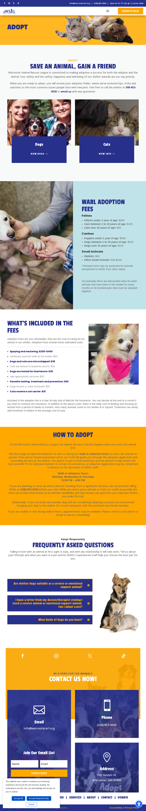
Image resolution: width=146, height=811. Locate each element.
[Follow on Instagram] (9, 3)
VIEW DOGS (37, 153)
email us (66, 91)
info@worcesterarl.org (79, 3)
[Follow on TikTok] (18, 3)
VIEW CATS (105, 153)
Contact (106, 797)
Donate (123, 797)
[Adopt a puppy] (114, 354)
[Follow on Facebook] (4, 3)
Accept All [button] (18, 798)
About (91, 797)
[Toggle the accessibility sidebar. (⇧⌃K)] (138, 803)
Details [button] (31, 804)
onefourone (62, 808)
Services (75, 797)
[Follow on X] (13, 3)
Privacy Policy (132, 807)
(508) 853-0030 (100, 3)
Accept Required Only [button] (39, 798)
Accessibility (116, 807)
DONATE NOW (130, 11)
